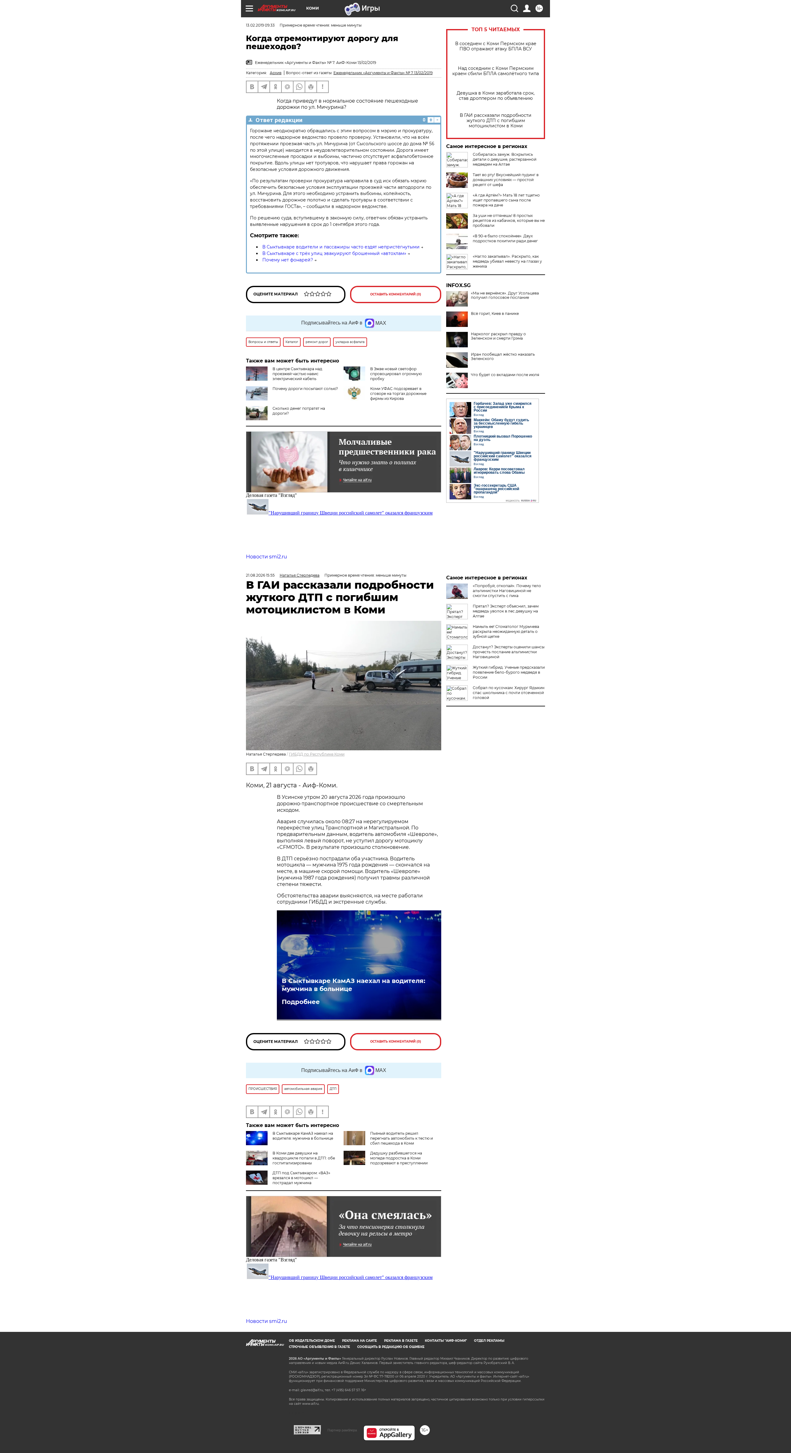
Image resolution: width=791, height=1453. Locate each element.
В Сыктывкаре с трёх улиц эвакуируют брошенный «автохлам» (334, 253)
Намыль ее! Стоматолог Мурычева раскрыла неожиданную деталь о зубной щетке (506, 631)
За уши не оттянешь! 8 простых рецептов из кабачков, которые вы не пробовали (509, 220)
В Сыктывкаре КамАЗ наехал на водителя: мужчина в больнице (353, 985)
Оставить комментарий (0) (395, 294)
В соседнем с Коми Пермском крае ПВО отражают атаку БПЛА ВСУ (495, 46)
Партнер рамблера (342, 1430)
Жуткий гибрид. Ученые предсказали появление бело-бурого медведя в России (509, 672)
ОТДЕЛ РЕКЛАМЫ (489, 1341)
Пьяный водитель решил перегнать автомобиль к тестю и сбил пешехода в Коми (401, 1138)
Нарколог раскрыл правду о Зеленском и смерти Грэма (498, 336)
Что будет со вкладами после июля (505, 375)
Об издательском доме (312, 1341)
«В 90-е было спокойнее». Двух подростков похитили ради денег (505, 238)
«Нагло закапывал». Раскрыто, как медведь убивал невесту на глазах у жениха (507, 261)
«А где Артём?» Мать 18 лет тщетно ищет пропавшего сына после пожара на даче (506, 200)
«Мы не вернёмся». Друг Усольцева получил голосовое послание (505, 295)
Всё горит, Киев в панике (495, 313)
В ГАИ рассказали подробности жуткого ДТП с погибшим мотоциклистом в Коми (495, 121)
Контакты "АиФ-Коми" (446, 1341)
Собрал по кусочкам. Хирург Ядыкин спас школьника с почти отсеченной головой (508, 692)
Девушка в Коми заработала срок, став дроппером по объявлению (496, 96)
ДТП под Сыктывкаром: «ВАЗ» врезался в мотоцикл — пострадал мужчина (301, 1178)
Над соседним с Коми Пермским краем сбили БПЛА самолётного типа (495, 71)
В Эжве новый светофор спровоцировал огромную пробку (396, 373)
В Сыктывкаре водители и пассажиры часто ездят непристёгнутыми (341, 247)
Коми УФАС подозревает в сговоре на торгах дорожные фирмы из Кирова (398, 393)
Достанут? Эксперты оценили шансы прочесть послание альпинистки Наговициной (508, 652)
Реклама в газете (401, 1341)
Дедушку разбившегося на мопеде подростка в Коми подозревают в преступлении (399, 1158)
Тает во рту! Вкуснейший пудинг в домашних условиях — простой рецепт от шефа (506, 179)
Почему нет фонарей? (287, 260)
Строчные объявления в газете (319, 1347)
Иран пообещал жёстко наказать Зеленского (503, 356)
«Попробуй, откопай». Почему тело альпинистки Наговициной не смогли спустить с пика (507, 590)
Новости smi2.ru (266, 557)
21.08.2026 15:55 (260, 575)
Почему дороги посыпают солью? (305, 388)
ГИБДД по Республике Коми (317, 754)
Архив (275, 72)
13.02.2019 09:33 (260, 25)
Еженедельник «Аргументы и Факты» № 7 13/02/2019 (383, 72)
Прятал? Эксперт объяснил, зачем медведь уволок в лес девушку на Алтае (506, 611)
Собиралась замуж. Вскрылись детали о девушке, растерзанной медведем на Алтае (504, 159)
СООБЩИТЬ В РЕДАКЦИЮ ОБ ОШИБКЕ (391, 1347)
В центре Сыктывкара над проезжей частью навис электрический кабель (297, 373)
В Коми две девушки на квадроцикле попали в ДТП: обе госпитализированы (304, 1158)
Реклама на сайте (359, 1341)
